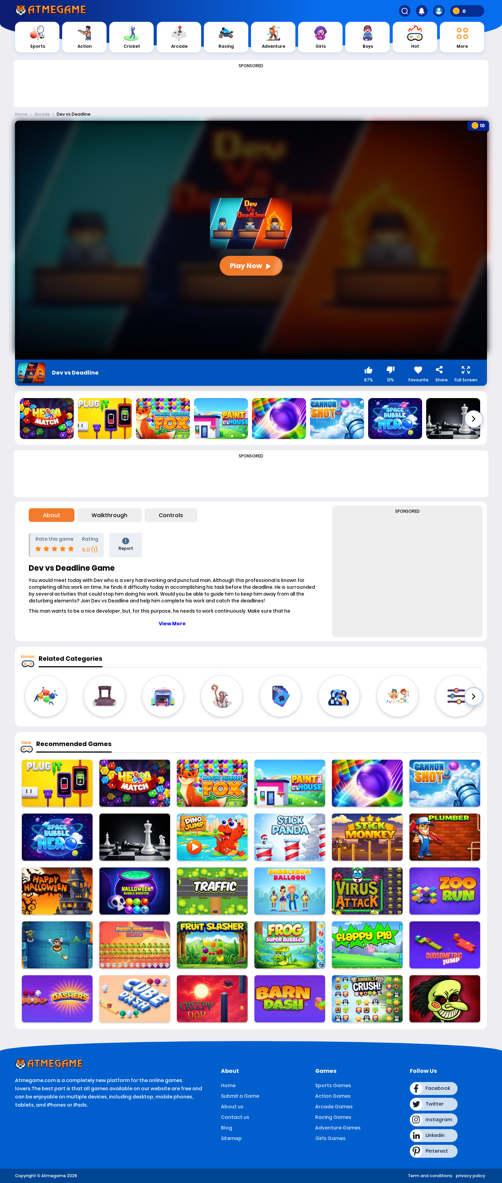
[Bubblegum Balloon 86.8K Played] (289, 891)
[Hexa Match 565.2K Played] (134, 783)
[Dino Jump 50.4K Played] (212, 837)
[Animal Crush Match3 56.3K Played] (367, 998)
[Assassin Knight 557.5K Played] (57, 944)
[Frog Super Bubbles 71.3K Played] (289, 944)
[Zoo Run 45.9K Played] (444, 891)
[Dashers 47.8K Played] (57, 998)
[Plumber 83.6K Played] (444, 837)
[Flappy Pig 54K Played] (367, 944)
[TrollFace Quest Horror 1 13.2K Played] (444, 998)
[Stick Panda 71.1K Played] (289, 837)
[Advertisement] (251, 86)
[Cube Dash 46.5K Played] (134, 998)
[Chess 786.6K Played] (134, 837)
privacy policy (470, 1176)
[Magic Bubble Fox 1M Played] (212, 783)
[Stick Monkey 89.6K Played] (367, 837)
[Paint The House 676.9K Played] (289, 783)
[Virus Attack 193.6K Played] (367, 891)
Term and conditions (430, 1176)
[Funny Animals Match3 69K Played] (134, 944)
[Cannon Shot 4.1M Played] (444, 783)
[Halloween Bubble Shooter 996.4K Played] (134, 891)
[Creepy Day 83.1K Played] (212, 998)
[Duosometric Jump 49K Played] (444, 944)
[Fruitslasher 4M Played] (212, 944)
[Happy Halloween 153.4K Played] (57, 891)
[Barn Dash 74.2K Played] (289, 998)
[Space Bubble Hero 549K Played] (57, 837)
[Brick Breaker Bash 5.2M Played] (367, 783)
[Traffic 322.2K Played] (212, 891)
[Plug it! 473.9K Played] (57, 783)
